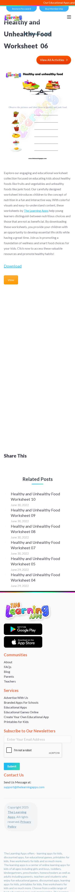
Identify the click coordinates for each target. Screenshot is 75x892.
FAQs (7, 667)
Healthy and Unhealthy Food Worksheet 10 (35, 496)
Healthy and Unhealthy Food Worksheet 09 (35, 513)
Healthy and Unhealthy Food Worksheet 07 (35, 545)
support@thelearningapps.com (24, 787)
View (11, 280)
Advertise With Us (16, 697)
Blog (7, 671)
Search (59, 17)
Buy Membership (54, 8)
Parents (9, 676)
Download (13, 266)
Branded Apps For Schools (21, 702)
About (8, 662)
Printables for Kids (16, 721)
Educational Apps (15, 707)
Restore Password (21, 8)
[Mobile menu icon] (69, 17)
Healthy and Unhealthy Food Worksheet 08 (35, 529)
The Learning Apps (36, 210)
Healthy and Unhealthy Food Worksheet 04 (35, 577)
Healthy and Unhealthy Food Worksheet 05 (35, 561)
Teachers (10, 681)
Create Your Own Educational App (26, 717)
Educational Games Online (21, 712)
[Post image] (5, 493)
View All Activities (52, 60)
